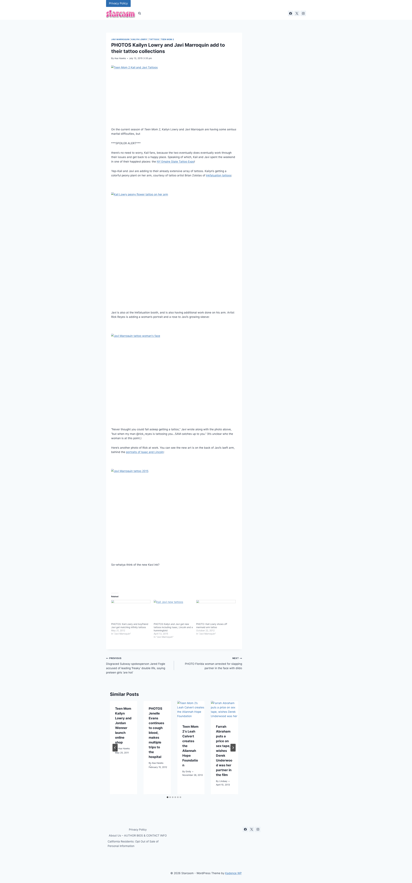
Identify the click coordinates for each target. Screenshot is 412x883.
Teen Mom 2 (167, 39)
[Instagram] (303, 13)
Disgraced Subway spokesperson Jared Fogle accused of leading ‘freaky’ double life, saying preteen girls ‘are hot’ (135, 665)
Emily (188, 771)
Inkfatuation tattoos (218, 175)
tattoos (154, 39)
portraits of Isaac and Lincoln (145, 452)
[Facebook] (290, 13)
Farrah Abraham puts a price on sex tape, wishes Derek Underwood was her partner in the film (224, 751)
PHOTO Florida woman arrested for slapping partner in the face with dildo (213, 663)
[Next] (233, 748)
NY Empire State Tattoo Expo (175, 161)
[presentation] (190, 710)
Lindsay (223, 781)
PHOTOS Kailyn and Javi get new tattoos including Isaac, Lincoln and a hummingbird (173, 627)
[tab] (167, 797)
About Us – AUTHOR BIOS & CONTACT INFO (138, 835)
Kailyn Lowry (139, 39)
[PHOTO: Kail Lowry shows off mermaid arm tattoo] (215, 611)
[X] (297, 13)
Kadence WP (233, 873)
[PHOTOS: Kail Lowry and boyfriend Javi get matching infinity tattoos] (130, 611)
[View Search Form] (139, 13)
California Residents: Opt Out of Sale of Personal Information (133, 843)
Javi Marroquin (120, 39)
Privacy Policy (118, 3)
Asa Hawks (120, 58)
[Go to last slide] (115, 748)
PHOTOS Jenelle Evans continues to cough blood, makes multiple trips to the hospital (156, 733)
